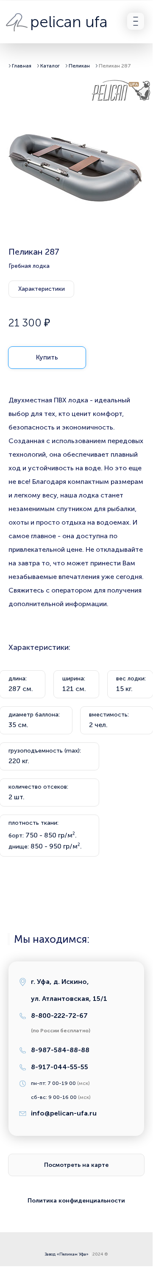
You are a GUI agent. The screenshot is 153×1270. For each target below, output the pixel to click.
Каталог (50, 66)
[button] (135, 21)
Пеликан (80, 66)
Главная (21, 66)
